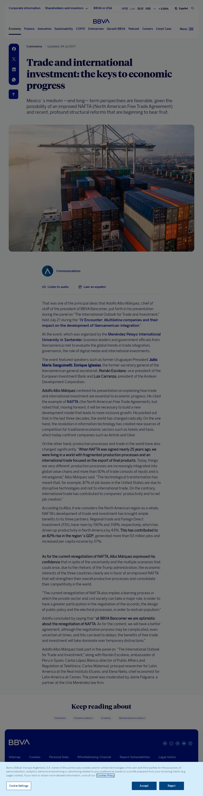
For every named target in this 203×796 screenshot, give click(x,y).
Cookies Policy (105, 775)
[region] (101, 779)
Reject (171, 785)
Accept (144, 785)
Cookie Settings (18, 785)
